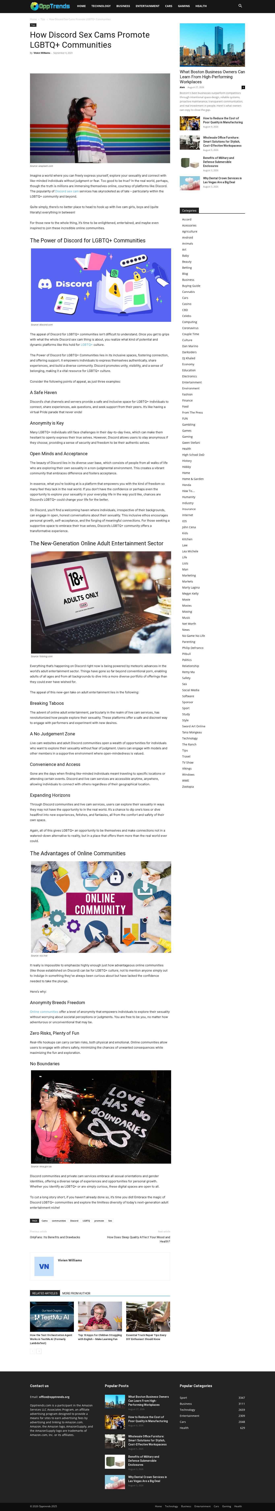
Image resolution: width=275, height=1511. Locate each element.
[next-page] (38, 1351)
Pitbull (186, 654)
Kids (185, 533)
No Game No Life (193, 636)
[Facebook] (34, 62)
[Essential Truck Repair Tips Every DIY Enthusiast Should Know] (148, 1317)
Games (186, 430)
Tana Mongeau (192, 732)
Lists (185, 563)
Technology (101, 6)
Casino (186, 304)
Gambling (188, 424)
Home (81, 6)
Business (123, 6)
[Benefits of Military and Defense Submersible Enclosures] (190, 163)
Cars (168, 6)
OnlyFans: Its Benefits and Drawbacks (55, 1237)
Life (184, 557)
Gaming (184, 6)
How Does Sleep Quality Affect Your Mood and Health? (138, 1239)
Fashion (187, 394)
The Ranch (189, 744)
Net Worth (189, 624)
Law (184, 545)
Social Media (190, 690)
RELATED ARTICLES (45, 1293)
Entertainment (147, 6)
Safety (186, 678)
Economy (188, 364)
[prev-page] (32, 1351)
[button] (240, 6)
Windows (188, 774)
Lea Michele (190, 551)
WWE (185, 780)
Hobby (186, 467)
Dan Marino (190, 346)
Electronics (189, 376)
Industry (187, 503)
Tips (43, 19)
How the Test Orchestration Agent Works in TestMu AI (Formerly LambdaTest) (51, 1339)
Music (186, 618)
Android (187, 237)
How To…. (188, 491)
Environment (191, 388)
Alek (182, 87)
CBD (185, 310)
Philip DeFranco (192, 648)
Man (185, 569)
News (186, 630)
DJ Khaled (188, 358)
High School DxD (193, 455)
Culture (187, 340)
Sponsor (187, 702)
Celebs (186, 316)
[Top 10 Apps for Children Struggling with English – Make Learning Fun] (100, 1317)
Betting (187, 268)
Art (184, 249)
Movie (186, 599)
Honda (186, 485)
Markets (187, 581)
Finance (187, 400)
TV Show (187, 762)
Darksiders (189, 352)
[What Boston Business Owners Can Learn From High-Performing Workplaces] (212, 45)
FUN (185, 418)
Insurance (189, 509)
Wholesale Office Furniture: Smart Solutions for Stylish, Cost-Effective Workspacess (222, 141)
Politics (187, 660)
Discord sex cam (67, 191)
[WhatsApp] (62, 62)
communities (59, 1220)
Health (201, 6)
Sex (110, 1220)
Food (185, 406)
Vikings (187, 768)
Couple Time (190, 334)
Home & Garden (193, 479)
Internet (187, 515)
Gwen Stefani (191, 443)
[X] (43, 62)
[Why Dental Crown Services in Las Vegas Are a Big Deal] (190, 183)
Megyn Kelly (190, 593)
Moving (187, 611)
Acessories (189, 225)
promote (99, 1220)
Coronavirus (190, 328)
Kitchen (187, 539)
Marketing (189, 575)
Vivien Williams (42, 52)
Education (189, 370)
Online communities (44, 1012)
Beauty (186, 261)
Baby (185, 255)
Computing (189, 322)
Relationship (190, 666)
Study (186, 714)
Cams (45, 1220)
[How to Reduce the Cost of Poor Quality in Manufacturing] (190, 123)
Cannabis (188, 292)
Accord (186, 219)
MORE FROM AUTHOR (76, 1293)
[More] (71, 62)
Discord (74, 1220)
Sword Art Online (193, 726)
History (187, 461)
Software (188, 696)
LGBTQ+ (87, 345)
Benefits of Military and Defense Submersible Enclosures (218, 162)
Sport (185, 708)
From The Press (192, 412)
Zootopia (188, 786)
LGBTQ (86, 1220)
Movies (187, 605)
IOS (184, 521)
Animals (187, 243)
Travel (186, 756)
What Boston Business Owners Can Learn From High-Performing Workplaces (212, 76)
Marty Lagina (191, 587)
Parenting (188, 642)
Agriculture (189, 231)
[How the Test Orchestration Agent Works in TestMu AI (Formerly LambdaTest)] (52, 1317)
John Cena (189, 527)
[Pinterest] (53, 62)
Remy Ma (188, 672)
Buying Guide (191, 286)
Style (185, 720)
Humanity (188, 497)
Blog (185, 274)
